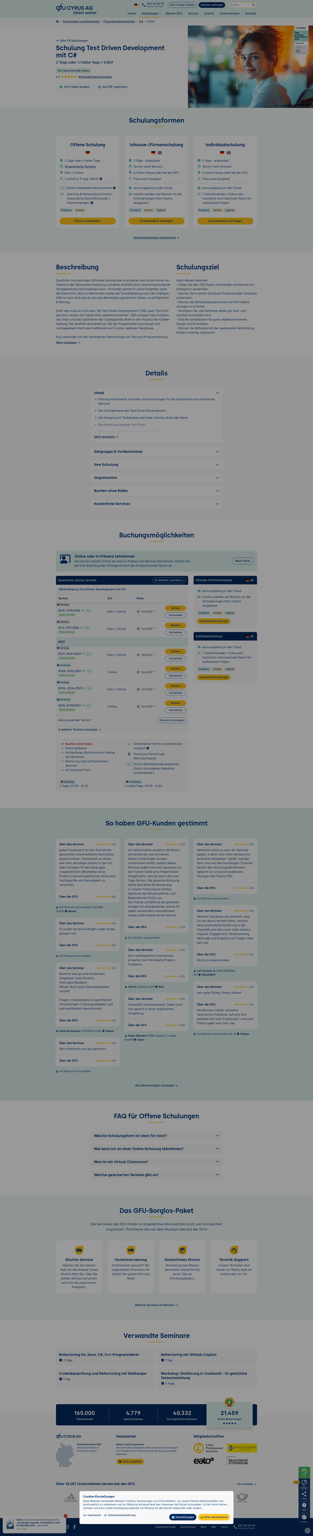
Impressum (94, 1515)
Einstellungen (184, 1517)
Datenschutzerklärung (121, 1515)
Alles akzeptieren (215, 1517)
